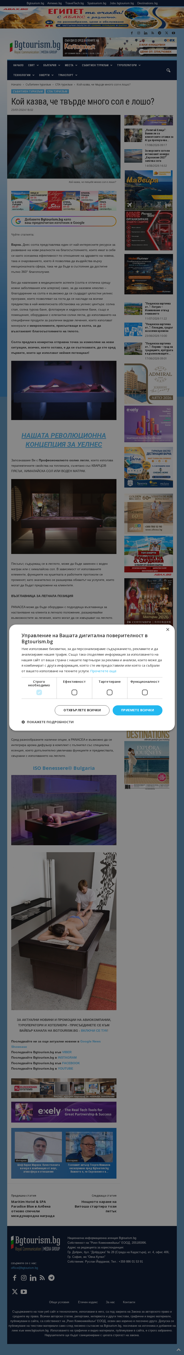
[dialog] (92, 677)
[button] (48, 722)
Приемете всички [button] (137, 710)
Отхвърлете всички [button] (82, 710)
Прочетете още (103, 671)
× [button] (167, 629)
